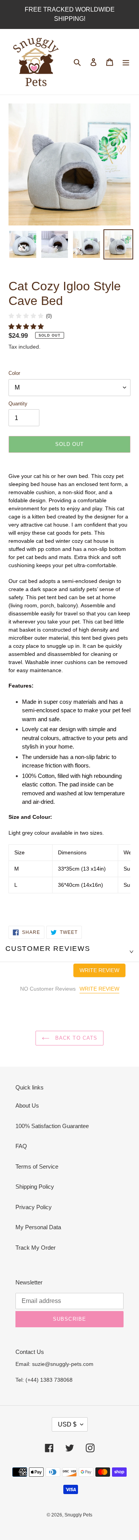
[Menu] (126, 62)
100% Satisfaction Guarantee (52, 1126)
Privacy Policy (33, 1207)
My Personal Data (38, 1227)
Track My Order (35, 1247)
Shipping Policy (34, 1186)
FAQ (21, 1146)
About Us (27, 1105)
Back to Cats (75, 1038)
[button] (26, 326)
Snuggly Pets (78, 1515)
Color (14, 373)
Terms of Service (36, 1166)
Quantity (17, 404)
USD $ (67, 1424)
